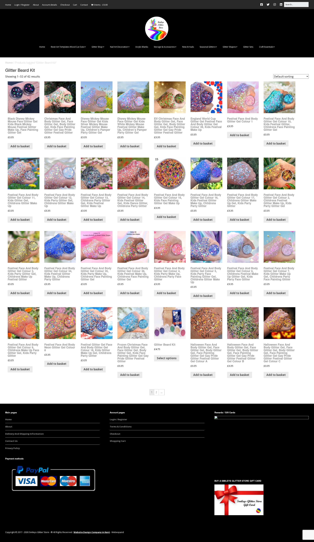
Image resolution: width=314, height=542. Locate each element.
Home (8, 4)
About (36, 4)
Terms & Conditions (120, 426)
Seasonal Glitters (207, 46)
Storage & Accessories (164, 46)
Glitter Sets (248, 46)
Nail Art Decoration (119, 46)
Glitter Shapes (229, 46)
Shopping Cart (118, 440)
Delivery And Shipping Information (24, 433)
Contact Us (11, 440)
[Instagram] (275, 4)
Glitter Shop (97, 46)
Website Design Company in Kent (92, 532)
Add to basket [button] (20, 146)
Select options (166, 358)
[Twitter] (268, 4)
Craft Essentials (266, 46)
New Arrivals (188, 46)
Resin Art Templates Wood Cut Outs (67, 46)
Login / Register (22, 4)
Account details (49, 4)
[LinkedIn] (281, 4)
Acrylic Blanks (141, 46)
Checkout (65, 4)
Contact (84, 4)
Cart (75, 4)
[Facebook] (262, 4)
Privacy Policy (12, 448)
